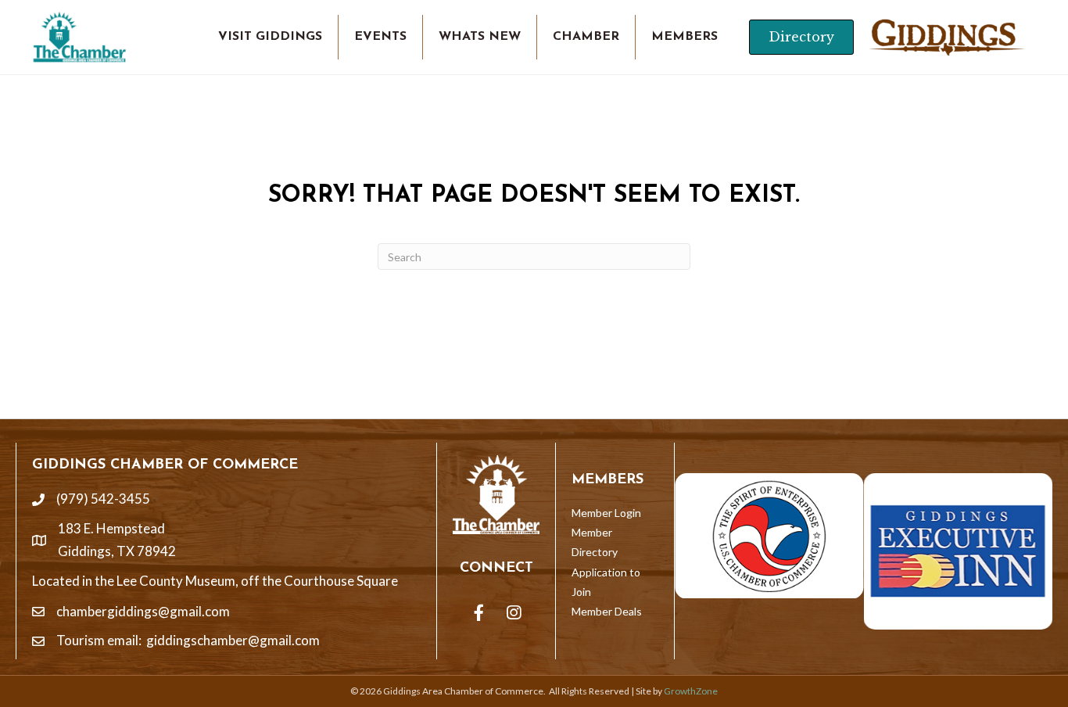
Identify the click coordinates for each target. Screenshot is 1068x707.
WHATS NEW (480, 37)
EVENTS (380, 37)
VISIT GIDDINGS (270, 37)
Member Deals (607, 611)
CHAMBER (586, 37)
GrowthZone (691, 691)
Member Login (606, 512)
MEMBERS (684, 37)
